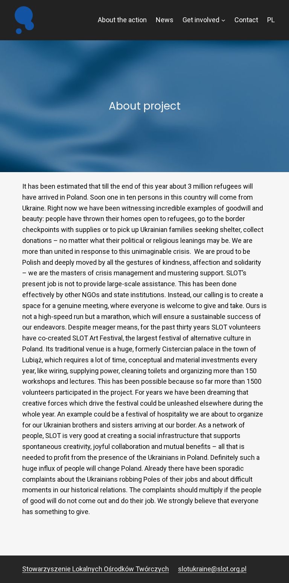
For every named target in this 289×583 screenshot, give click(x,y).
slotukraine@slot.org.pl (212, 569)
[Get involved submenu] (223, 20)
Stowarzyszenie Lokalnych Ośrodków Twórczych (95, 569)
